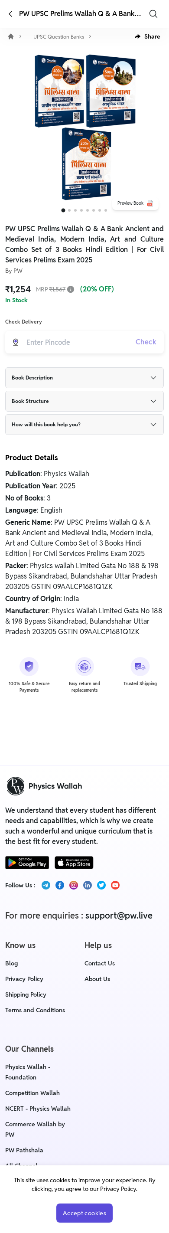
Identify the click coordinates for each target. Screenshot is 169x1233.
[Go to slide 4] (81, 210)
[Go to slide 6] (93, 210)
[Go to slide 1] (63, 211)
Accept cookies (84, 1213)
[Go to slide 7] (99, 210)
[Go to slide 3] (75, 210)
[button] (147, 36)
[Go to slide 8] (105, 210)
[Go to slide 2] (69, 210)
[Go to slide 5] (87, 210)
